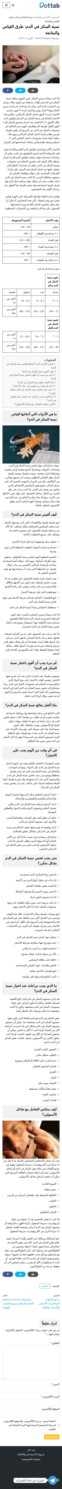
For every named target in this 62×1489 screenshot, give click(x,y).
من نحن (31, 1449)
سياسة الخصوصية (31, 1459)
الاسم (56, 1384)
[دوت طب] (50, 5)
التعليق (55, 1343)
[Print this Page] (33, 90)
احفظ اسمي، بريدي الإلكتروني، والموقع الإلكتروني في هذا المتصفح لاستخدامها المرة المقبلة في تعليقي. (30, 1425)
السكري (45, 1286)
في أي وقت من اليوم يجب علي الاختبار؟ (32, 386)
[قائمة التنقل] (6, 5)
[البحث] (13, 5)
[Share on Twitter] (20, 90)
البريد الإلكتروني (50, 1396)
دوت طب (17, 1486)
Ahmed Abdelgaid (43, 38)
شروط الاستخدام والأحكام (31, 1454)
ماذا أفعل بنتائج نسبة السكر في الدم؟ (36, 382)
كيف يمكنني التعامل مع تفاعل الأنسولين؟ (34, 404)
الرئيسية (56, 17)
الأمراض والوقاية (42, 17)
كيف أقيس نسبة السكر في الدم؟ (38, 371)
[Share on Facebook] (7, 90)
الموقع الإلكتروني (51, 1408)
